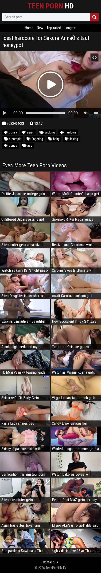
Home (29, 28)
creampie (14, 139)
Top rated (54, 28)
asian (30, 132)
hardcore (70, 132)
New (40, 28)
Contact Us (50, 562)
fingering (37, 139)
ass (29, 145)
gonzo (12, 145)
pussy (12, 132)
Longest (70, 28)
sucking (49, 132)
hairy (55, 139)
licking (73, 139)
